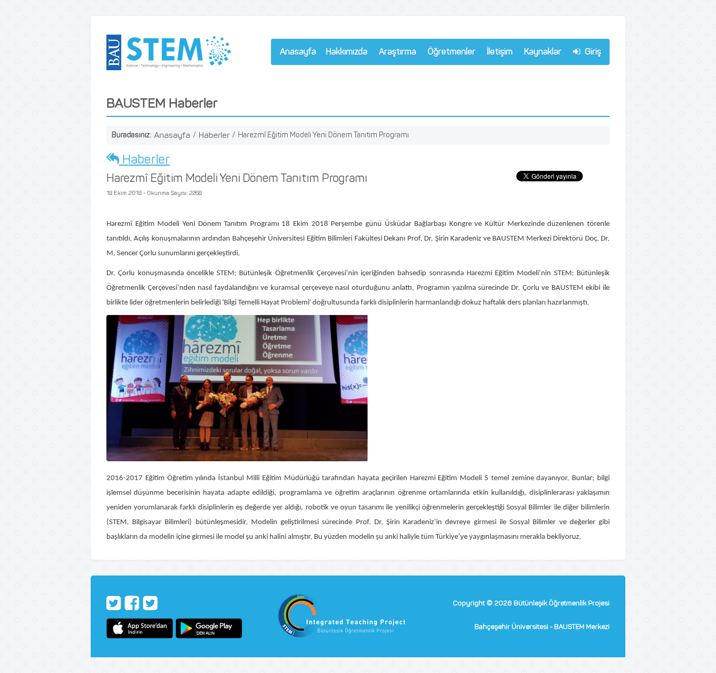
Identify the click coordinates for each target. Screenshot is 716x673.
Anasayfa (298, 52)
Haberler (214, 135)
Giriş (592, 52)
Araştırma (395, 53)
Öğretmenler (449, 53)
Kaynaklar (542, 52)
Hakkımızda (344, 53)
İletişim (500, 52)
